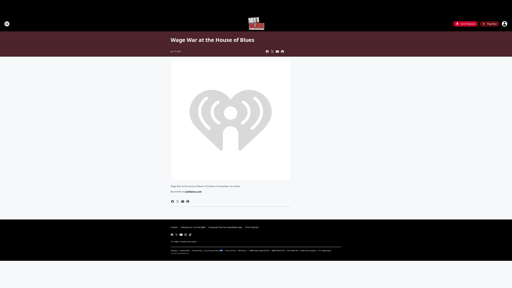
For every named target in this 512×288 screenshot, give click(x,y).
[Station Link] (256, 24)
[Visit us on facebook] (172, 234)
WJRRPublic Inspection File (259, 250)
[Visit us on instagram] (185, 234)
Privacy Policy (197, 250)
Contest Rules (184, 250)
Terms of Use (230, 250)
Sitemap (174, 250)
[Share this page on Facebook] (267, 51)
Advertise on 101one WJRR (193, 227)
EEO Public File (292, 250)
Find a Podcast (252, 227)
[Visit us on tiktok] (190, 234)
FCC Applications (325, 250)
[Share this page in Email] (277, 51)
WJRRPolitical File (278, 250)
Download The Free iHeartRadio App (225, 227)
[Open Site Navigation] (7, 24)
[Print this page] (282, 51)
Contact (174, 227)
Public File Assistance (308, 250)
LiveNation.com (193, 191)
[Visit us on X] (176, 234)
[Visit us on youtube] (181, 234)
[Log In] (505, 24)
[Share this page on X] (272, 51)
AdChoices (242, 250)
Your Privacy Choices (212, 250)
